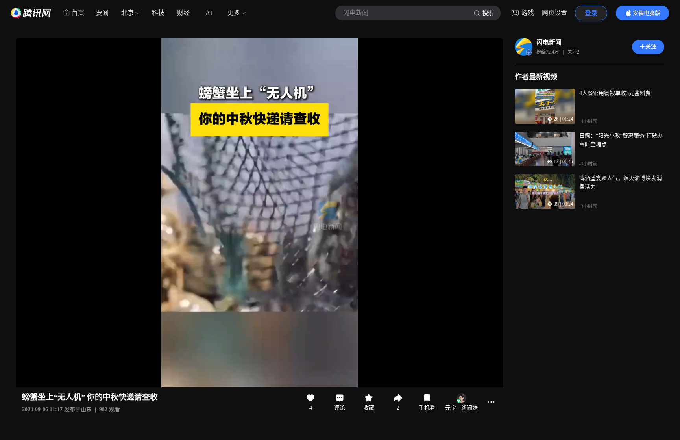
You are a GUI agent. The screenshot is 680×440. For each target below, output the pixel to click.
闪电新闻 (549, 42)
